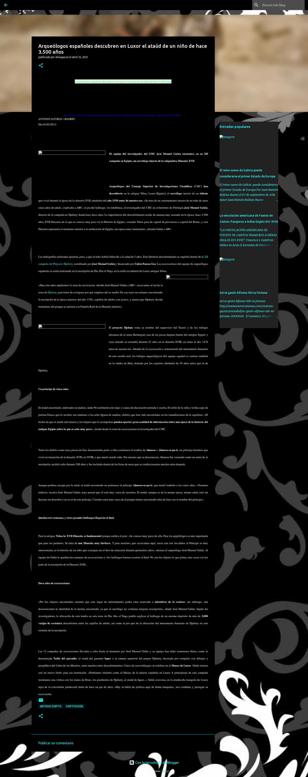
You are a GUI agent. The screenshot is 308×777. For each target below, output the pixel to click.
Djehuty (52, 292)
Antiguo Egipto (50, 706)
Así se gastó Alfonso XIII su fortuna (243, 292)
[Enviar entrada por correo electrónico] (40, 701)
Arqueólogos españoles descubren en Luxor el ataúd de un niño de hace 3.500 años (123, 81)
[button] (40, 66)
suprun (165, 771)
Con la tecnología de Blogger (156, 762)
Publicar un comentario (56, 743)
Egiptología (74, 706)
